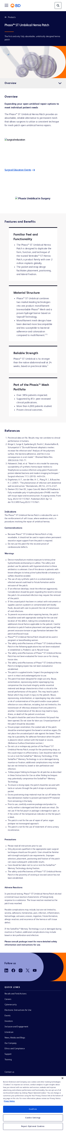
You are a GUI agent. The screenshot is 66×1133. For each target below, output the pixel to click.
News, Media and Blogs (15, 1038)
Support (8, 1054)
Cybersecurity (11, 1005)
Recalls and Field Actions (15, 994)
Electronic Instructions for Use (18, 1010)
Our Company (11, 1043)
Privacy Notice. (9, 1101)
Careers (8, 999)
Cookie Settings (33, 1118)
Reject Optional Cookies (33, 1126)
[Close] (62, 1078)
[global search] (58, 5)
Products (12, 17)
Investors (9, 1021)
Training (8, 1060)
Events (7, 1016)
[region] (33, 1104)
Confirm (33, 1109)
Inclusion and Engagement (16, 1027)
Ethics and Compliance (15, 1049)
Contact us (9, 1072)
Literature (9, 1032)
